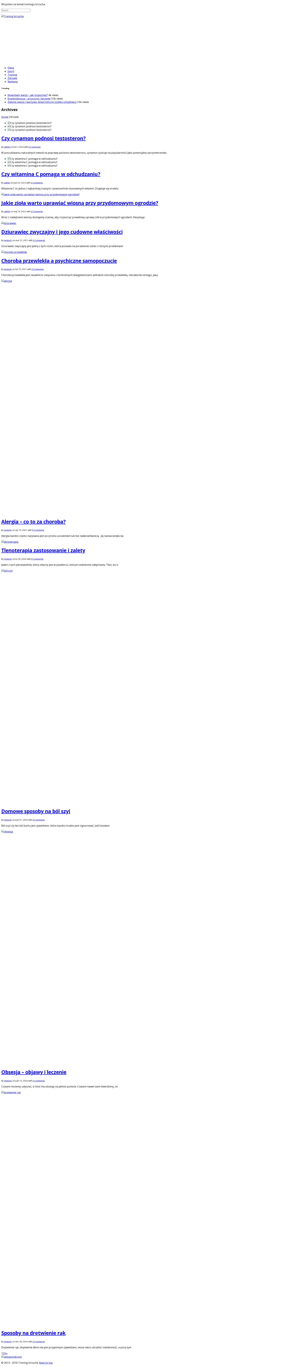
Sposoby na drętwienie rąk (33, 1332)
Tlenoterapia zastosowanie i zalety (43, 550)
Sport (11, 71)
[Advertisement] (151, 42)
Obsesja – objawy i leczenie (33, 1072)
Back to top (46, 1362)
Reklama (13, 81)
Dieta (11, 68)
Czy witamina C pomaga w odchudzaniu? (50, 174)
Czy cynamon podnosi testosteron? (43, 138)
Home (4, 117)
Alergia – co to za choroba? (33, 521)
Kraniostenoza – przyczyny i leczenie (29, 98)
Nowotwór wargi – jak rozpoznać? (28, 95)
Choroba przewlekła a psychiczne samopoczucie (59, 260)
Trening (12, 74)
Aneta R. (8, 240)
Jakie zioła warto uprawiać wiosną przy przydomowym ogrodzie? (79, 203)
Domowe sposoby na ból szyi (35, 811)
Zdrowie (12, 78)
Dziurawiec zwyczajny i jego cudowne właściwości (62, 231)
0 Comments (34, 147)
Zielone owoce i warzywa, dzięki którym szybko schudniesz (42, 102)
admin (7, 147)
